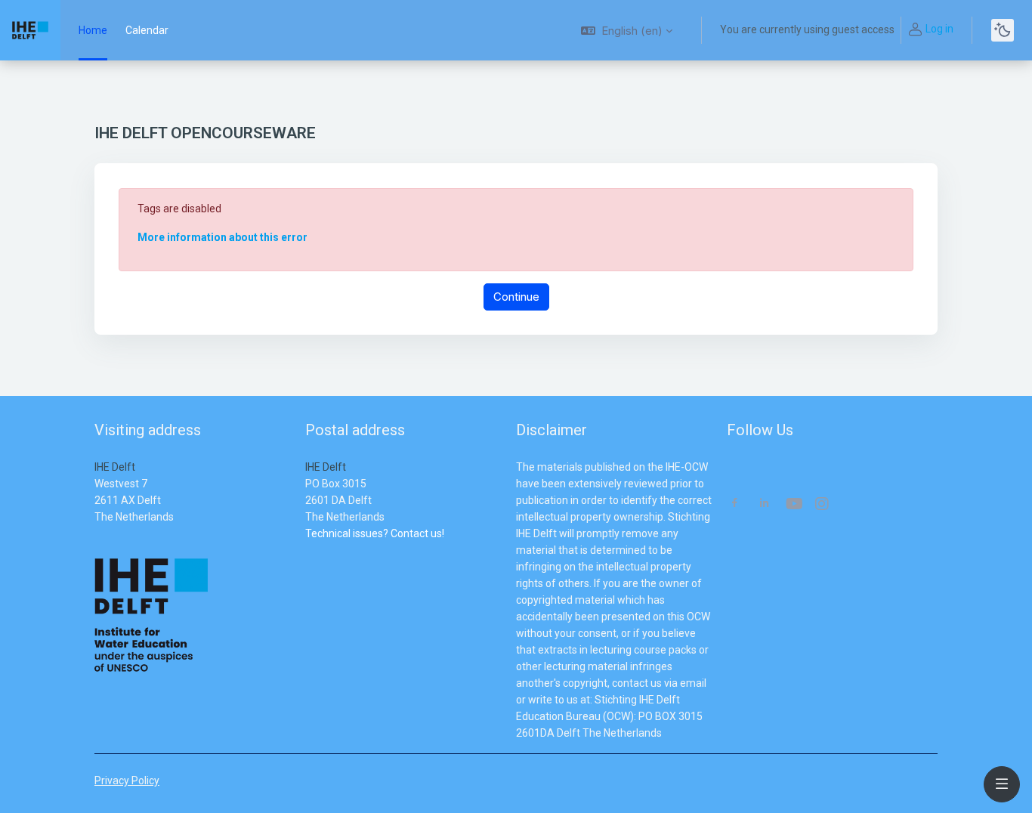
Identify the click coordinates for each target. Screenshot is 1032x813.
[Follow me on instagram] (822, 505)
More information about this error (222, 237)
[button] (626, 30)
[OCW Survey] (306, 550)
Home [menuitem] (93, 30)
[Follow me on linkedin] (764, 504)
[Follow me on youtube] (793, 505)
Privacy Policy (126, 780)
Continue (516, 296)
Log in (939, 29)
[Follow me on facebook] (735, 504)
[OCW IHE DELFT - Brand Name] (30, 30)
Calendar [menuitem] (146, 30)
